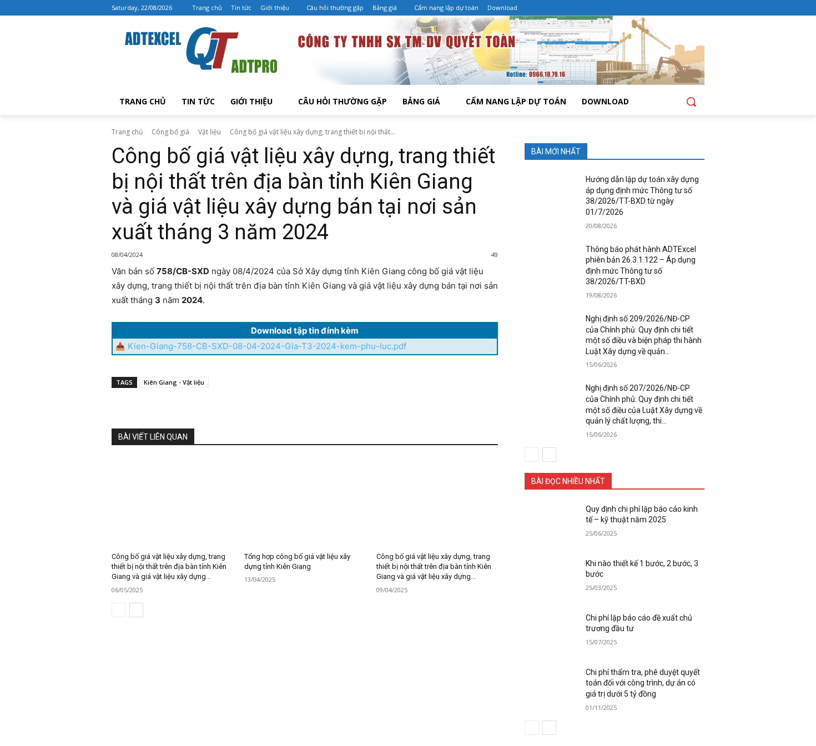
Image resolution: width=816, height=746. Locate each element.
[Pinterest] (247, 408)
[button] (691, 101)
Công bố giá (170, 132)
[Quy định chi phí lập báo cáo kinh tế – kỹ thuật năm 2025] (551, 523)
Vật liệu (209, 132)
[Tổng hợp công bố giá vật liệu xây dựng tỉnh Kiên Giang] (305, 502)
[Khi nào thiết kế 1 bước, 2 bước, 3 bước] (551, 577)
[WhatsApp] (272, 408)
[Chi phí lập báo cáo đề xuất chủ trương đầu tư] (551, 632)
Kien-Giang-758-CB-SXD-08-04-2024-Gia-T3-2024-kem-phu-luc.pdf (267, 346)
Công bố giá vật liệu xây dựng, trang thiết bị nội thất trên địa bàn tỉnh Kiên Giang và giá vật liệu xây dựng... (169, 566)
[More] (298, 408)
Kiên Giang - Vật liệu (174, 382)
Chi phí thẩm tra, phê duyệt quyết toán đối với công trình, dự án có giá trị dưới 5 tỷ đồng (643, 683)
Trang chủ (127, 132)
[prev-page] (118, 610)
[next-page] (136, 610)
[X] (221, 408)
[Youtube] (698, 8)
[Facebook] (682, 8)
